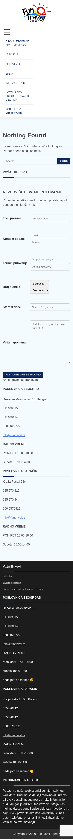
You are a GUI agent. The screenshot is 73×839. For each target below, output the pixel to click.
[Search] (39, 72)
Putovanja (13, 64)
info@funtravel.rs (14, 435)
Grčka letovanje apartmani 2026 (17, 43)
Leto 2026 (12, 54)
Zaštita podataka (12, 582)
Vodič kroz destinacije (14, 111)
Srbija (10, 73)
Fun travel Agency (49, 833)
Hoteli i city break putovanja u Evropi (17, 96)
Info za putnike (16, 83)
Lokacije (7, 576)
